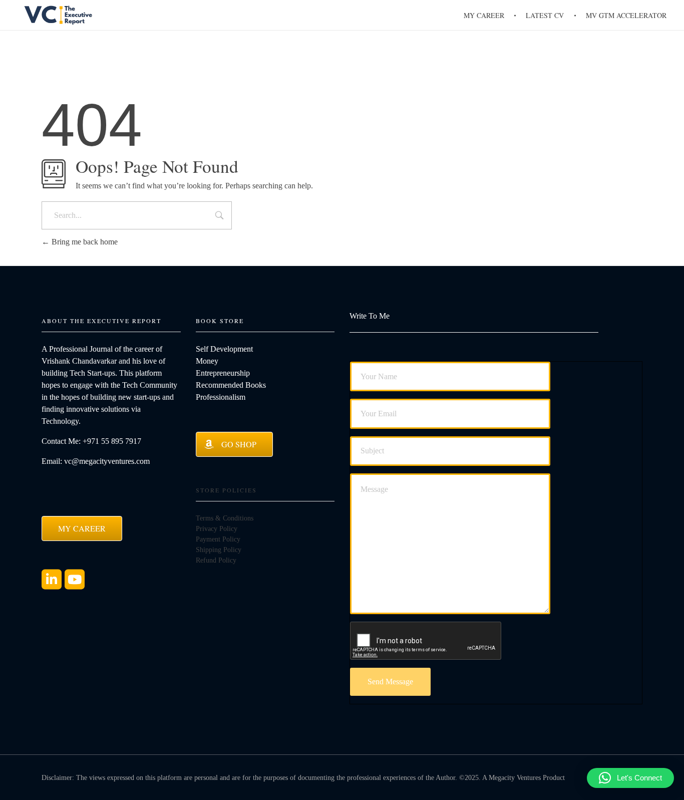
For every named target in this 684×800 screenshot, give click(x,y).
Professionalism (220, 397)
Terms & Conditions (224, 518)
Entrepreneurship (223, 373)
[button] (630, 778)
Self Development (224, 349)
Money (207, 361)
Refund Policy (216, 560)
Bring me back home (84, 241)
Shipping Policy (218, 550)
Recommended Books (231, 385)
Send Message (390, 681)
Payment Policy (218, 539)
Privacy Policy (216, 528)
